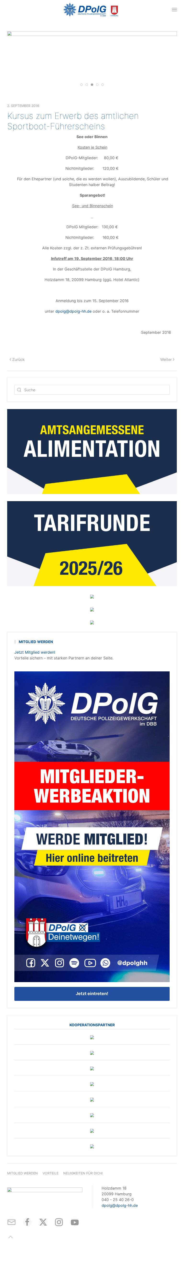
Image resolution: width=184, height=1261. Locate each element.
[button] (174, 9)
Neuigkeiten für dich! (83, 1173)
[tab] (81, 84)
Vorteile (50, 1173)
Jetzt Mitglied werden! (34, 652)
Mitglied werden (22, 1173)
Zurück (18, 359)
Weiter (166, 359)
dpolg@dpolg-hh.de (73, 311)
